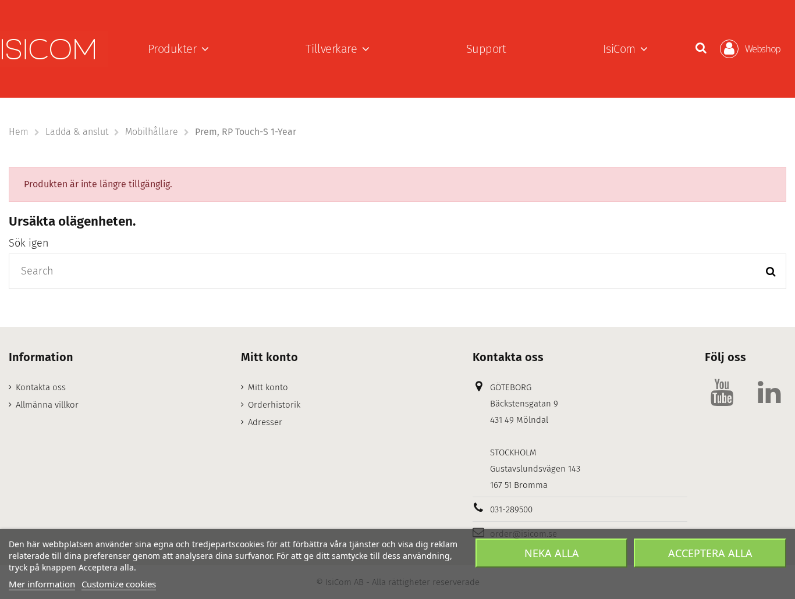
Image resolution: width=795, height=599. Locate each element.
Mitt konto (268, 387)
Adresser (265, 422)
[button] (178, 48)
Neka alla (551, 553)
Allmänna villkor (47, 405)
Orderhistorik (274, 405)
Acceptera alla (710, 553)
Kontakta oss (41, 387)
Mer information (42, 584)
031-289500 (511, 509)
